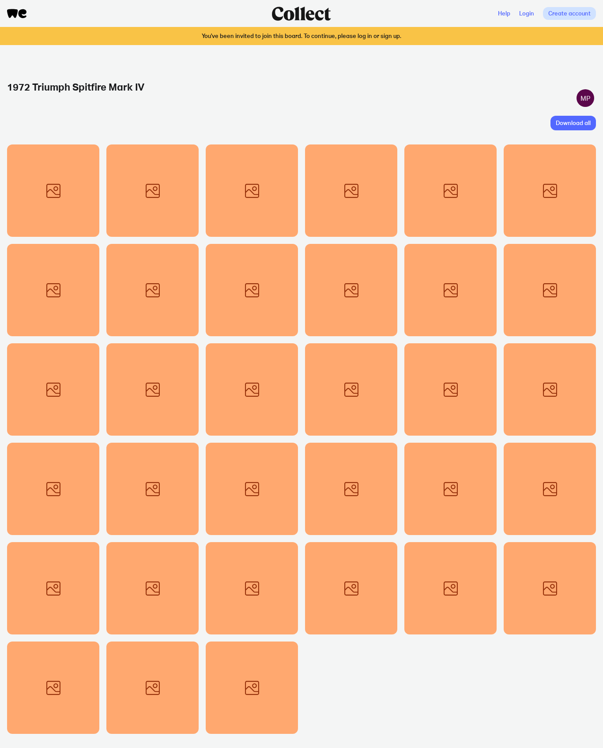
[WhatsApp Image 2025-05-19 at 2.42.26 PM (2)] (351, 290)
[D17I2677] (53, 489)
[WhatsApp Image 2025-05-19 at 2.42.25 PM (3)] (152, 190)
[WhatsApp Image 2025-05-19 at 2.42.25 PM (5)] (450, 190)
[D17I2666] (450, 588)
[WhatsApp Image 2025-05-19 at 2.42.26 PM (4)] (450, 290)
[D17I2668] (152, 688)
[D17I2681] (351, 389)
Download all (573, 122)
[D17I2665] (550, 588)
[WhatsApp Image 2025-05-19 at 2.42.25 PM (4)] (252, 190)
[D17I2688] (53, 389)
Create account (569, 13)
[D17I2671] (152, 588)
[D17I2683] (252, 389)
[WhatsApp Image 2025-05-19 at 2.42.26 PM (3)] (252, 290)
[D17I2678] (152, 489)
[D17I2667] (53, 688)
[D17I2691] (252, 688)
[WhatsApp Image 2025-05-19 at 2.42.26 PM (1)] (550, 190)
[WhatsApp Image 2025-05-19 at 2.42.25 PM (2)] (53, 190)
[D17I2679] (252, 489)
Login (526, 13)
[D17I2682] (450, 389)
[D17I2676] (351, 489)
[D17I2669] (252, 588)
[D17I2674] (550, 489)
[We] (16, 13)
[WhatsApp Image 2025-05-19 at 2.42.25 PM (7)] (53, 290)
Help (504, 13)
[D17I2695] (550, 290)
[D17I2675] (53, 588)
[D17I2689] (152, 389)
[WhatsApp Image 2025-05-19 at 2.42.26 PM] (152, 290)
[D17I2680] (550, 389)
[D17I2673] (450, 489)
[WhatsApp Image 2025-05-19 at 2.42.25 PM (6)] (351, 190)
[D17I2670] (351, 588)
